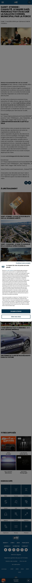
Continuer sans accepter (23, 263)
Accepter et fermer (16, 311)
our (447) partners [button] (9, 270)
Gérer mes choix (16, 317)
